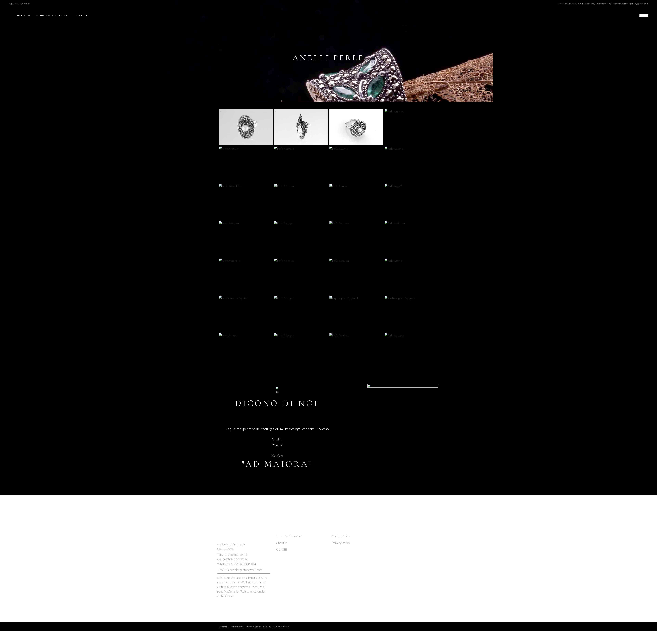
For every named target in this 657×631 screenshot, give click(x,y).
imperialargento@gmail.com (633, 3)
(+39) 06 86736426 (599, 3)
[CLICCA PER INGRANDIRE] (246, 127)
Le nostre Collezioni (289, 536)
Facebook (25, 3)
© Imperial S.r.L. (254, 626)
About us (281, 543)
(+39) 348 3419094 (573, 3)
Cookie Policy (341, 536)
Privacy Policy (341, 543)
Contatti (281, 549)
